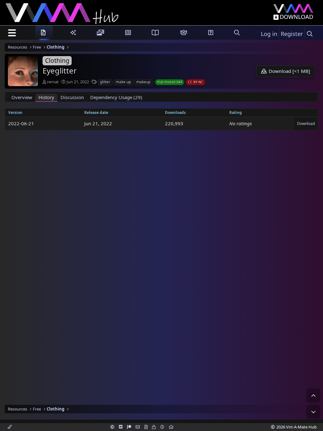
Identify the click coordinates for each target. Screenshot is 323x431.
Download (306, 123)
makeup (143, 82)
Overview (21, 97)
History (46, 97)
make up (123, 82)
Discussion (72, 97)
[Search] (309, 34)
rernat (53, 82)
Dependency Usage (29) (116, 97)
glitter (105, 82)
